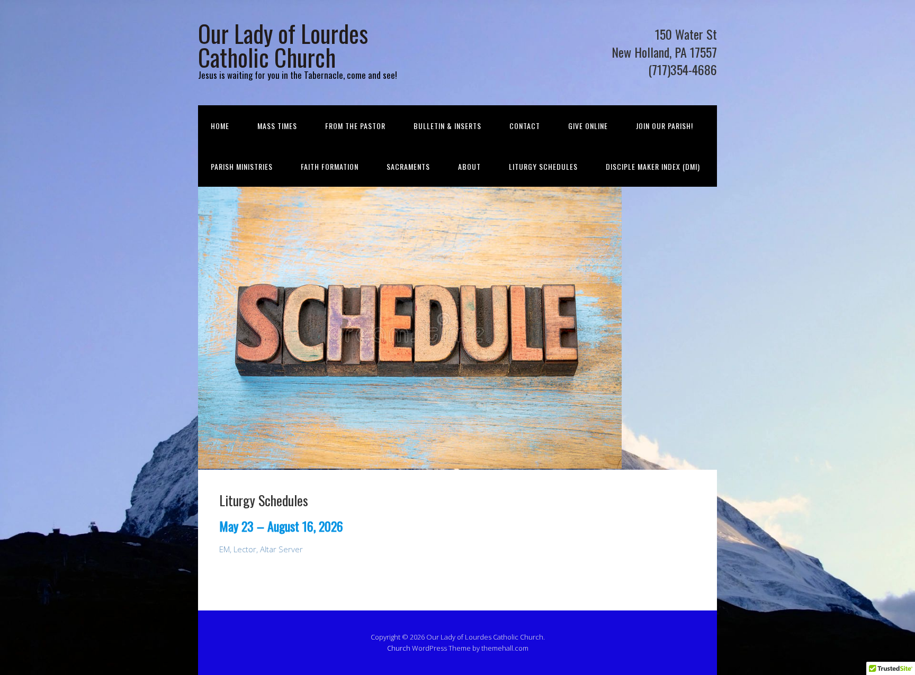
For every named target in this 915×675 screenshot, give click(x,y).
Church (398, 648)
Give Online (588, 125)
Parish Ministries (242, 166)
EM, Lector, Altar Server (261, 549)
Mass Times (277, 125)
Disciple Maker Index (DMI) (653, 166)
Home (220, 125)
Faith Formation (329, 166)
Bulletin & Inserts (447, 125)
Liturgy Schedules (543, 166)
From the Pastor (355, 125)
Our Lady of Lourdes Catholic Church (283, 45)
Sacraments (408, 166)
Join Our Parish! (664, 125)
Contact (524, 125)
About (469, 166)
